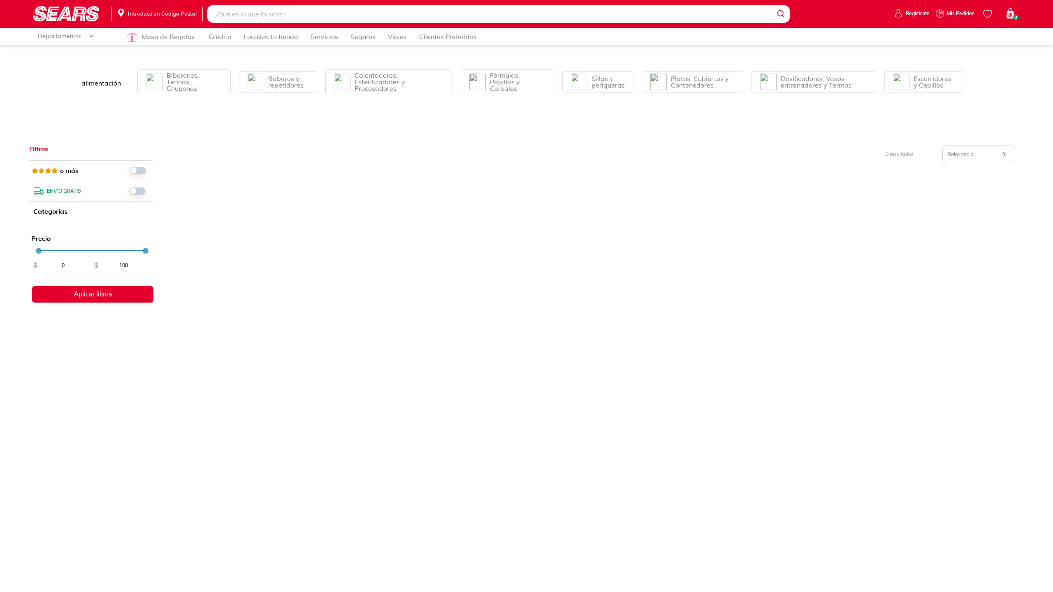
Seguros (363, 36)
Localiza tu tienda (271, 36)
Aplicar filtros (93, 294)
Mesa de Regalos (168, 36)
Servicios (324, 36)
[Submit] (780, 14)
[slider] (39, 251)
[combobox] (498, 14)
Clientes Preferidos (448, 36)
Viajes (397, 36)
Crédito (220, 36)
